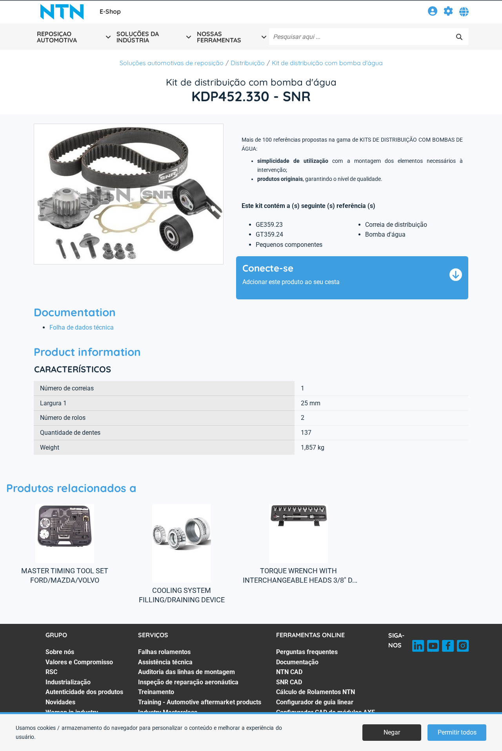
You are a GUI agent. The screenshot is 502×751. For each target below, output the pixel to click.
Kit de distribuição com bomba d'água (327, 63)
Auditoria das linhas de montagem (186, 672)
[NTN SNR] (62, 12)
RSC (51, 672)
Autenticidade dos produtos (84, 692)
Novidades (60, 702)
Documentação (297, 662)
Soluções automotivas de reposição (172, 63)
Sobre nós (59, 652)
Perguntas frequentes (307, 652)
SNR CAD (289, 682)
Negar (392, 732)
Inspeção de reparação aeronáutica (188, 682)
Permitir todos (457, 732)
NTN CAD (289, 672)
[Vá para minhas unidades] (448, 12)
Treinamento (156, 692)
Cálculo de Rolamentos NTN (315, 692)
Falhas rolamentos (164, 652)
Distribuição (248, 63)
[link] (432, 12)
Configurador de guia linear (314, 702)
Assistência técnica (165, 662)
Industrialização (68, 682)
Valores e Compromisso (79, 662)
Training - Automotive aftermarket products (199, 702)
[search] (459, 37)
